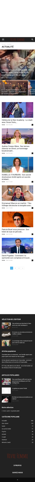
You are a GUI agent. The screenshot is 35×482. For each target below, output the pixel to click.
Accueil (3, 44)
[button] (3, 39)
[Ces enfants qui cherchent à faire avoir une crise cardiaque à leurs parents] (6, 326)
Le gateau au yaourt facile (19, 388)
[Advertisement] (17, 18)
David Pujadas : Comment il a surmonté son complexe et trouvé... (16, 257)
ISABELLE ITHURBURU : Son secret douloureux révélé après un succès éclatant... (16, 177)
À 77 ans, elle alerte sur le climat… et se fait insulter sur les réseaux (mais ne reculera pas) (17, 366)
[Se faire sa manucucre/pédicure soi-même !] (6, 399)
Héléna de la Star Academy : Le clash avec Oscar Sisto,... (17, 121)
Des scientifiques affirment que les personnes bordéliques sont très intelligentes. (22, 381)
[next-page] (22, 268)
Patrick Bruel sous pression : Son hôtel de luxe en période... (15, 230)
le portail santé (15, 411)
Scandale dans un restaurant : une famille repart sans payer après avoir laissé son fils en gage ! (17, 355)
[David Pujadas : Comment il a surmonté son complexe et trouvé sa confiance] (17, 245)
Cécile (3, 78)
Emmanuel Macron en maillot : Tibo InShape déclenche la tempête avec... (17, 204)
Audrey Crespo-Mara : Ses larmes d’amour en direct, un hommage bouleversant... (15, 148)
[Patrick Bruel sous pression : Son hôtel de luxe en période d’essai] (17, 219)
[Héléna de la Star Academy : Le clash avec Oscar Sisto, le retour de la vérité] (17, 110)
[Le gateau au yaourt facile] (6, 390)
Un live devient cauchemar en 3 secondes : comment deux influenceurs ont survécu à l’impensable (17, 361)
